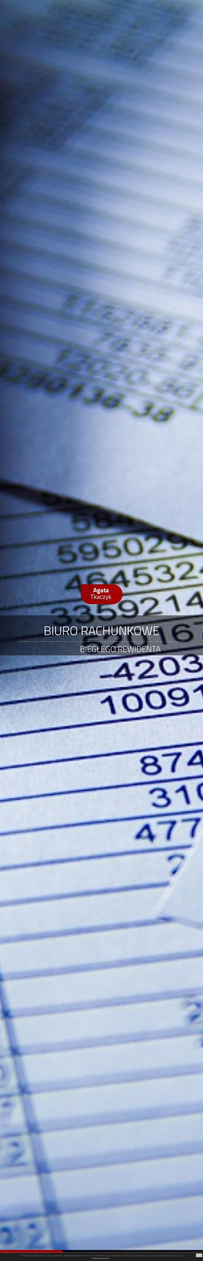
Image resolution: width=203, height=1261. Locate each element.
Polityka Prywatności (101, 1258)
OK (199, 1255)
